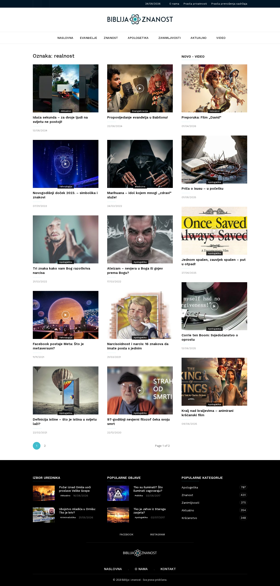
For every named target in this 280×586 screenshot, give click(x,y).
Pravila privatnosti (195, 3)
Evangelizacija (140, 111)
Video (221, 38)
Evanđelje (88, 38)
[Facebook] (37, 4)
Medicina (140, 186)
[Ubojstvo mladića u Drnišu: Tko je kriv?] (44, 515)
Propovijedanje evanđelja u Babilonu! (137, 117)
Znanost (111, 38)
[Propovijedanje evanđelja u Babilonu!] (140, 88)
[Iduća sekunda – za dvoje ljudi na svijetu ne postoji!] (65, 88)
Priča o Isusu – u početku (202, 189)
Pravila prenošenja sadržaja (229, 3)
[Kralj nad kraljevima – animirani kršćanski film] (214, 382)
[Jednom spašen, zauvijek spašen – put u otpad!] (214, 231)
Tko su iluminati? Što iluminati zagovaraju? (148, 489)
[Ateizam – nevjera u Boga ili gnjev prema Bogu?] (140, 239)
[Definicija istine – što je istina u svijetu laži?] (65, 390)
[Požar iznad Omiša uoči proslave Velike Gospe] (44, 493)
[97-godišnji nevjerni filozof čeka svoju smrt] (140, 390)
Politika (139, 495)
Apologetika (138, 38)
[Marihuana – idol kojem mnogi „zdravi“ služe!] (140, 164)
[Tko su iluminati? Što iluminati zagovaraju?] (118, 493)
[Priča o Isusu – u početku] (214, 160)
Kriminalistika (68, 517)
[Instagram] (45, 4)
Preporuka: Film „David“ (201, 117)
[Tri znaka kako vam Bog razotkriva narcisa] (65, 239)
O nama (174, 3)
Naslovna (113, 569)
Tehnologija (65, 186)
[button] (240, 38)
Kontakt (168, 569)
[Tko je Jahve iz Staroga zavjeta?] (118, 515)
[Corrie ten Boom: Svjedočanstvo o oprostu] (214, 306)
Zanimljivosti (169, 38)
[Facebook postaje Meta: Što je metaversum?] (65, 315)
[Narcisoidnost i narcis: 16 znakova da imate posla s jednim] (140, 315)
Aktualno (198, 38)
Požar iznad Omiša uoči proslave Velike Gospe (75, 489)
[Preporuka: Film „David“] (214, 88)
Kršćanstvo (210, 518)
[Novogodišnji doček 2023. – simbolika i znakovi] (65, 164)
